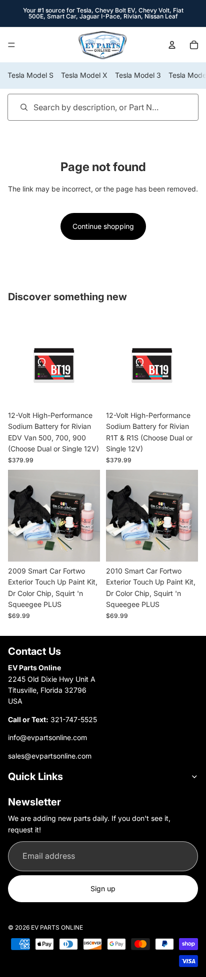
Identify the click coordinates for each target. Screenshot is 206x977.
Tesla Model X (84, 75)
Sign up (103, 888)
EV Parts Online (57, 927)
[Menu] (11, 44)
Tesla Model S (31, 75)
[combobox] (89, 107)
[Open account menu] (172, 45)
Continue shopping (103, 226)
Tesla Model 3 (138, 75)
